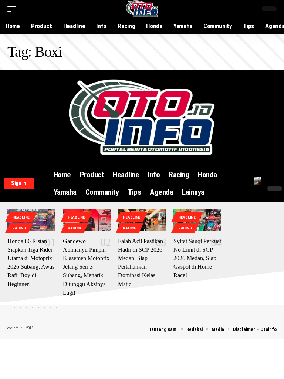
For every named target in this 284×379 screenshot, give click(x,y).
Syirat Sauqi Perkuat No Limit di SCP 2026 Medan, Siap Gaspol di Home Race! (197, 258)
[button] (13, 9)
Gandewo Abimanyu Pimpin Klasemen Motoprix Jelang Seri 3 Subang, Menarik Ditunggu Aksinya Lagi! (86, 267)
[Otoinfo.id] (142, 9)
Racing (19, 228)
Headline (21, 217)
